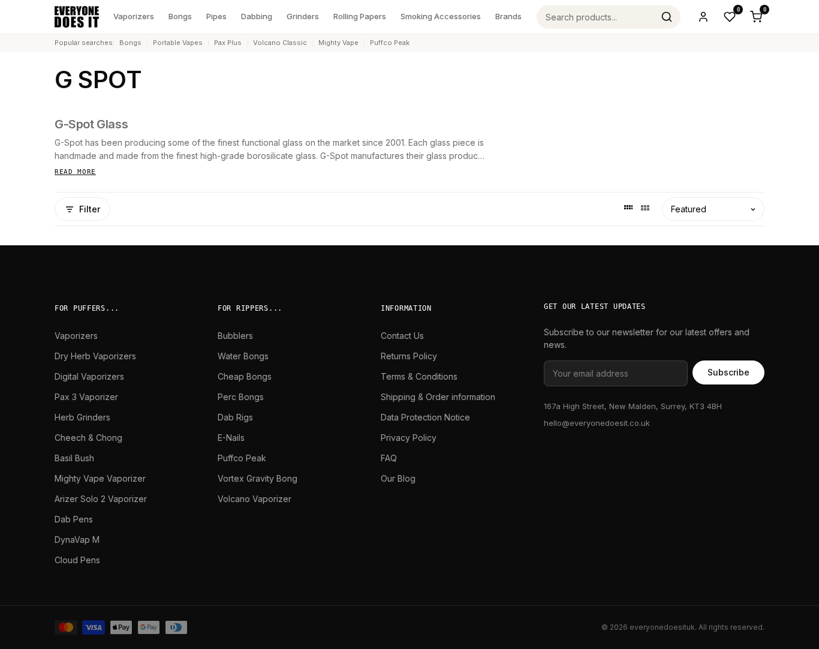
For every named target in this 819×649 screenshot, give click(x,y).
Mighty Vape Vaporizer (100, 478)
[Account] (703, 16)
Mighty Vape (338, 42)
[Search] (667, 17)
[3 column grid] (645, 209)
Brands (508, 16)
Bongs (180, 16)
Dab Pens (74, 519)
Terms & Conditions (419, 376)
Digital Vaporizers (89, 376)
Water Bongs (243, 356)
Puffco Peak (390, 42)
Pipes (216, 16)
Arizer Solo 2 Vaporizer (101, 499)
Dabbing (256, 16)
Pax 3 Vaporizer (86, 397)
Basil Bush (74, 458)
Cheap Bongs (245, 376)
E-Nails (231, 437)
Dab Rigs (235, 417)
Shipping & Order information (438, 397)
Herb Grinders (82, 417)
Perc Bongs (241, 397)
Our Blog (398, 478)
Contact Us (402, 335)
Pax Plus (228, 42)
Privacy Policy (408, 437)
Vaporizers (133, 16)
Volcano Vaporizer (254, 499)
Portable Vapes (178, 42)
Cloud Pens (77, 560)
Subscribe (728, 372)
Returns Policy (409, 356)
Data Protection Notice (425, 417)
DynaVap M (77, 539)
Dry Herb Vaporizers (95, 356)
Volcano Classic (280, 42)
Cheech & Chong (88, 437)
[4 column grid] (628, 209)
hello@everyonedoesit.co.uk (597, 423)
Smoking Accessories (441, 16)
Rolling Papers (359, 16)
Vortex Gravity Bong (257, 478)
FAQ (389, 458)
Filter (89, 209)
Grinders (303, 16)
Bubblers (235, 335)
